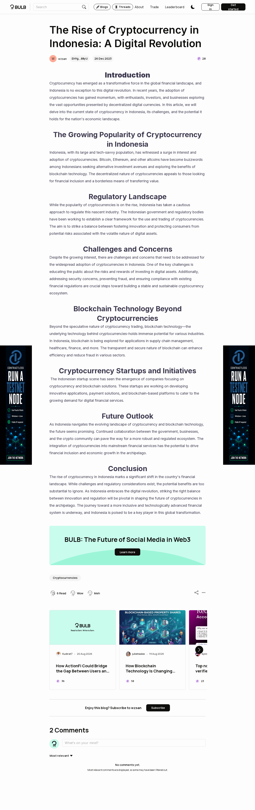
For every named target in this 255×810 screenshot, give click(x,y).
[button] (139, 7)
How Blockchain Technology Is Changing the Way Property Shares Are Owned (149, 668)
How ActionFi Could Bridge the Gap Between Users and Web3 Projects (82, 668)
